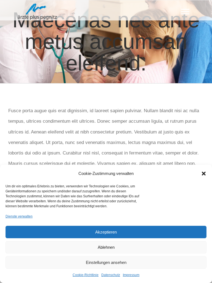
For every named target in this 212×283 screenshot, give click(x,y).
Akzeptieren (106, 232)
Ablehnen (106, 247)
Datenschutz (110, 275)
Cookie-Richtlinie (86, 275)
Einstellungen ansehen (106, 262)
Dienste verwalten (19, 216)
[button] (203, 173)
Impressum (131, 275)
